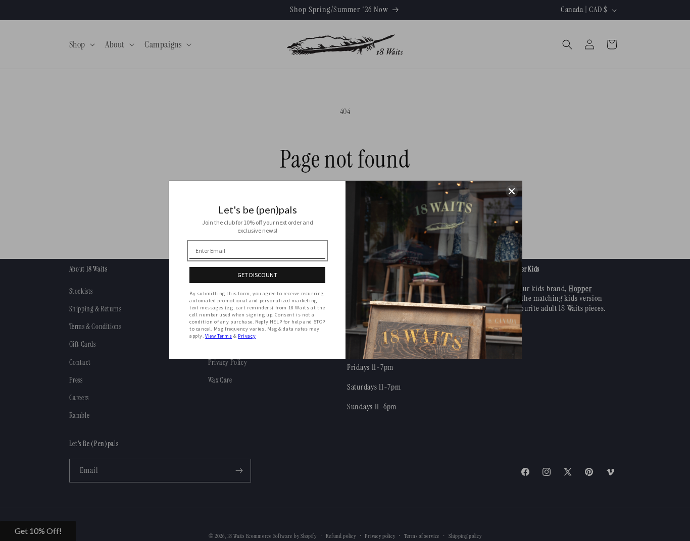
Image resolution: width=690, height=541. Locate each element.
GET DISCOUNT (257, 275)
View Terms (218, 336)
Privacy (247, 336)
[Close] (512, 191)
